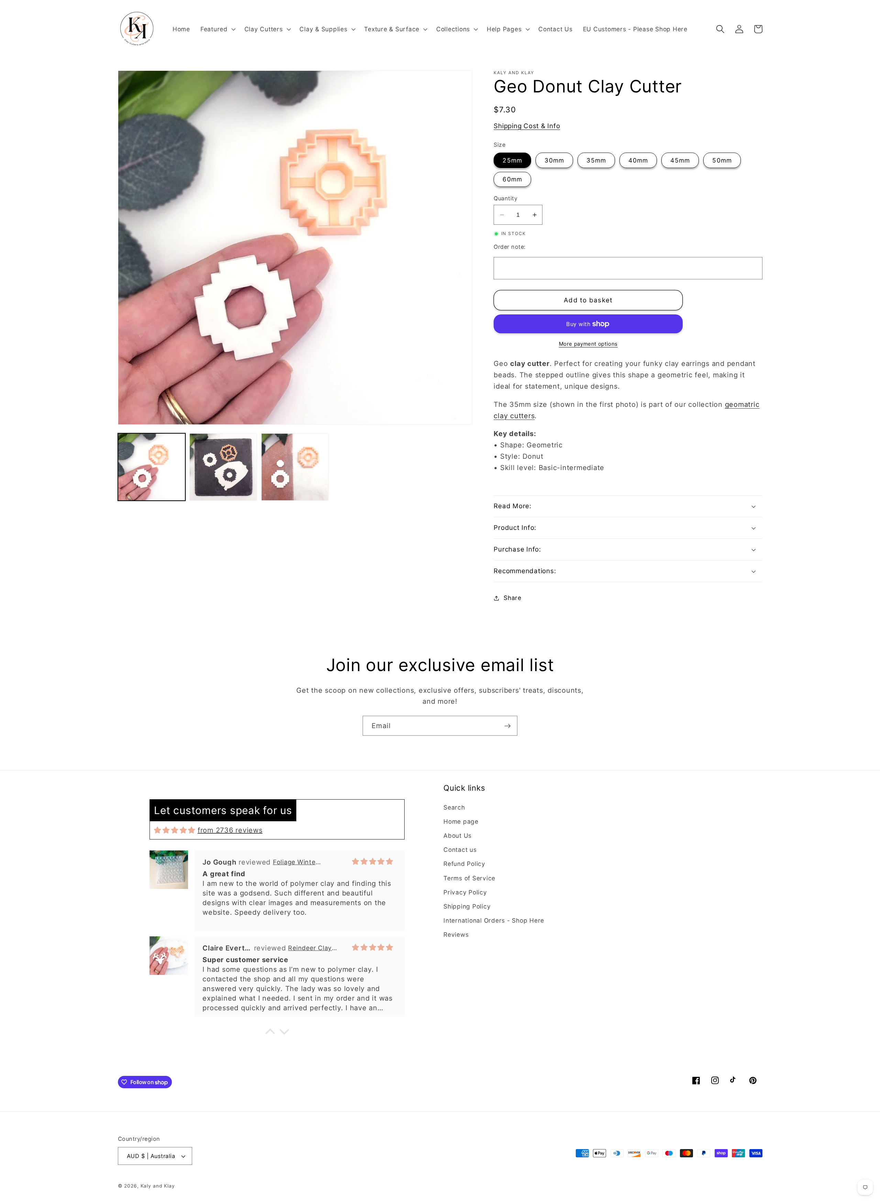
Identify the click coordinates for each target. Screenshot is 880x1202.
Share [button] (512, 597)
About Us (457, 835)
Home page (460, 821)
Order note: (510, 246)
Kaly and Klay (158, 1186)
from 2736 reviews (230, 830)
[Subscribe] (507, 726)
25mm (512, 160)
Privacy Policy (465, 892)
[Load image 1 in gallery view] (151, 467)
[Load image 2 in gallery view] (223, 467)
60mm (512, 179)
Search (454, 807)
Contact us (460, 849)
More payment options (588, 344)
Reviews (456, 934)
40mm (638, 160)
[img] (174, 830)
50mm (722, 160)
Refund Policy (464, 863)
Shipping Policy (467, 906)
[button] (217, 29)
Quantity (505, 198)
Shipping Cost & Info (527, 126)
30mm (554, 160)
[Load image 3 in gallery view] (295, 467)
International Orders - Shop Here (493, 920)
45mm (680, 160)
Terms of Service (469, 878)
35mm (596, 160)
